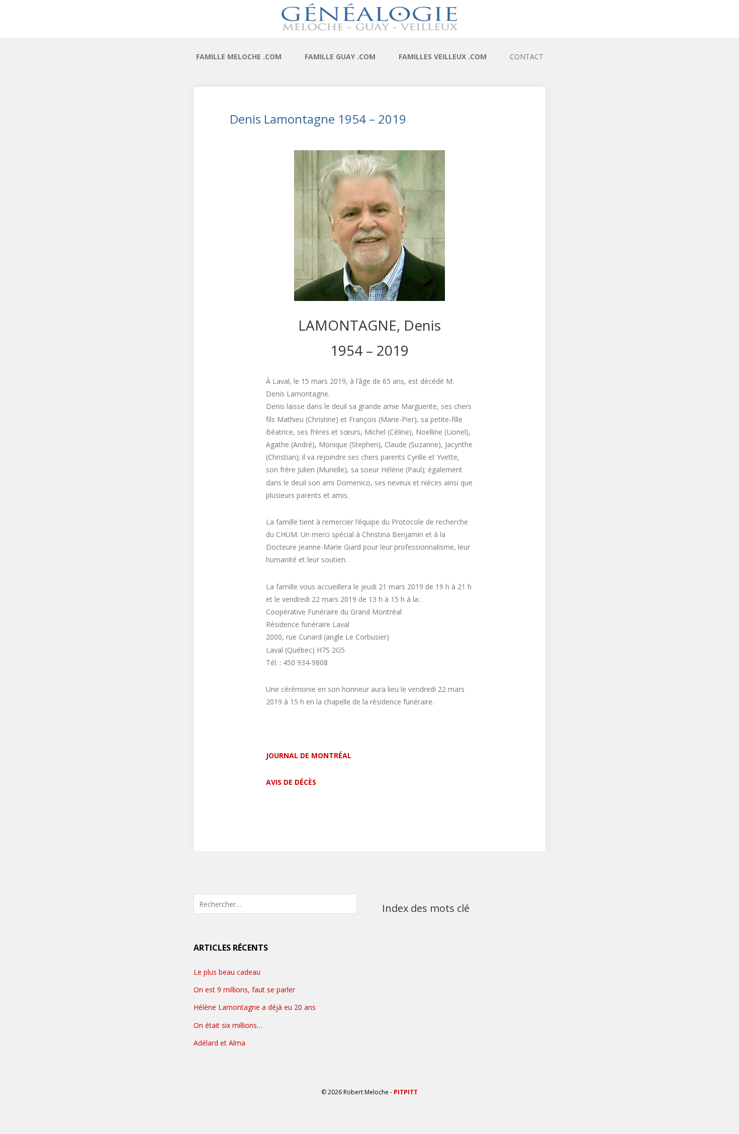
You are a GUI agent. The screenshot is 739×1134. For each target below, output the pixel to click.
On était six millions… (228, 1025)
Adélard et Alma (219, 1043)
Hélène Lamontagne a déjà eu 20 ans (255, 1007)
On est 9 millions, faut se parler (244, 989)
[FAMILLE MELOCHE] (369, 16)
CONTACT (526, 56)
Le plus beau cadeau (227, 972)
